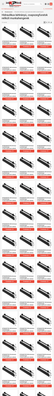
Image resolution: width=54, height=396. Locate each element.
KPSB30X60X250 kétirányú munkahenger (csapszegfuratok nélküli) (27, 95)
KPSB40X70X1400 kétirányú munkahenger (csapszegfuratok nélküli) (44, 330)
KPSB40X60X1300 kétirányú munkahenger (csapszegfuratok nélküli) (9, 199)
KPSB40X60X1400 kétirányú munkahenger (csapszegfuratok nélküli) (27, 199)
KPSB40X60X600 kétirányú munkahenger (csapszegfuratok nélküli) (9, 277)
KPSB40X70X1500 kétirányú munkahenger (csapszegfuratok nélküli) (27, 356)
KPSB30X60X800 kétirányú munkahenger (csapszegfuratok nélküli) (27, 147)
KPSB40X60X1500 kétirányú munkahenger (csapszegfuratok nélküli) (9, 225)
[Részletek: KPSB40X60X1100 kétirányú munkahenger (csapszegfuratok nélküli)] (27, 163)
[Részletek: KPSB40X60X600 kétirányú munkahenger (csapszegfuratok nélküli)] (9, 267)
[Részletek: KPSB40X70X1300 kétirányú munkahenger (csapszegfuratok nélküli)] (27, 319)
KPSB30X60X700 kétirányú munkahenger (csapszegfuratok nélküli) (9, 147)
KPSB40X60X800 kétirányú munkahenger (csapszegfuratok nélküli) (44, 277)
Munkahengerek (8, 11)
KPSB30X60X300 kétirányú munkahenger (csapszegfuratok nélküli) (44, 95)
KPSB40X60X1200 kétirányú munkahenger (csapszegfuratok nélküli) (44, 173)
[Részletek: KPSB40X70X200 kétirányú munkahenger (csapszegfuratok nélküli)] (44, 345)
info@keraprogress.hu (8, 8)
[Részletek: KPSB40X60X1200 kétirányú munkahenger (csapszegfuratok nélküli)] (44, 163)
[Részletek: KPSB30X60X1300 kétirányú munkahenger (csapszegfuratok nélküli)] (44, 32)
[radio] (44, 22)
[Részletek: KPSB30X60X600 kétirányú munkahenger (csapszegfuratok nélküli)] (44, 110)
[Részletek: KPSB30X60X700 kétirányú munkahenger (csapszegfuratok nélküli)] (9, 136)
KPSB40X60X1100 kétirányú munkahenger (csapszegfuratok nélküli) (27, 173)
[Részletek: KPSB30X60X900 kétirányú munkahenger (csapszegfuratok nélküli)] (44, 136)
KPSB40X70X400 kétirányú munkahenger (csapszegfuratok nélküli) (44, 382)
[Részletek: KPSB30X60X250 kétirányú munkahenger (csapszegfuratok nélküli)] (27, 84)
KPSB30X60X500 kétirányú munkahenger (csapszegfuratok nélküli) (27, 121)
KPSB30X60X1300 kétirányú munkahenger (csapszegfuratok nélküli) (44, 43)
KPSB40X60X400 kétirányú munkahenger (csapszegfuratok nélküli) (27, 251)
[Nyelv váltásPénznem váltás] (45, 4)
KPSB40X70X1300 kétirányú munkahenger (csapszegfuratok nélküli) (27, 330)
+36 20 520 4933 (48, 8)
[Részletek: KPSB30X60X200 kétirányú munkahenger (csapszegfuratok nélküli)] (9, 84)
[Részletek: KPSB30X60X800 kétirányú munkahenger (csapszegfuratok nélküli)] (27, 136)
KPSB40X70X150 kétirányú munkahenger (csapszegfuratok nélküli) (9, 356)
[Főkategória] (2, 12)
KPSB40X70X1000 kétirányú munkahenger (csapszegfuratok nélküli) (27, 304)
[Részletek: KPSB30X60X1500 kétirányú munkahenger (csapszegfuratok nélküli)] (44, 58)
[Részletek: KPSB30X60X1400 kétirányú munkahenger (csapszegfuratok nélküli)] (9, 58)
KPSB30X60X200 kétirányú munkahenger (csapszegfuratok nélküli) (9, 95)
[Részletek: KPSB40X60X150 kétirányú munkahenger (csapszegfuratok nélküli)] (44, 189)
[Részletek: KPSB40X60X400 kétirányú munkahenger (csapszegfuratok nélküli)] (27, 241)
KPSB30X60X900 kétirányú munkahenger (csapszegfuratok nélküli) (44, 147)
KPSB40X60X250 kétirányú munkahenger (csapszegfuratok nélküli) (44, 225)
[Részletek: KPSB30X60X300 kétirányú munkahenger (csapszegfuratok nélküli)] (44, 84)
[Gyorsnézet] (15, 38)
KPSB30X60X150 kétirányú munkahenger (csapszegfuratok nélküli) (27, 69)
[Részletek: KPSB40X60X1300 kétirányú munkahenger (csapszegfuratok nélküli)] (9, 189)
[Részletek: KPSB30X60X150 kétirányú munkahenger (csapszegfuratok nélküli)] (27, 58)
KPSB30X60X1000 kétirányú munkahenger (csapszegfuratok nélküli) (9, 43)
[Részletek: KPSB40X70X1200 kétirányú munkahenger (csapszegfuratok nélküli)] (9, 319)
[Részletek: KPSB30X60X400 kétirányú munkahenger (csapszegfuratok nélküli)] (9, 110)
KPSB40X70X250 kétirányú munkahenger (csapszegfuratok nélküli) (9, 382)
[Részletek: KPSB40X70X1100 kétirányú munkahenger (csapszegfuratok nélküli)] (44, 293)
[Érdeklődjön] (9, 46)
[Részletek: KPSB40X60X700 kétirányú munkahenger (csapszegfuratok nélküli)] (27, 267)
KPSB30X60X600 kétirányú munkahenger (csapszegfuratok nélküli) (44, 121)
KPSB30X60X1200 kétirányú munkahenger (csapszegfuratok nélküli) (27, 43)
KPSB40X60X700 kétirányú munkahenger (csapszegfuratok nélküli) (27, 277)
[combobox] (33, 4)
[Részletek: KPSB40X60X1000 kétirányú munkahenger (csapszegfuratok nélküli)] (9, 163)
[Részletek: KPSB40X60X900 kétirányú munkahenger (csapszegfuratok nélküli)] (9, 293)
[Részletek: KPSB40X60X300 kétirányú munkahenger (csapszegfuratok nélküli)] (9, 241)
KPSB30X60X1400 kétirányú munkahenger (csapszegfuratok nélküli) (9, 69)
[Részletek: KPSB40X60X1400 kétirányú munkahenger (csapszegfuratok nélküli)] (27, 189)
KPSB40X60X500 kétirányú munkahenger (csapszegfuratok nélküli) (44, 251)
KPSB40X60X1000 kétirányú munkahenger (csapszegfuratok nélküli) (9, 173)
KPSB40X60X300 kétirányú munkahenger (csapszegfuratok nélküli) (9, 251)
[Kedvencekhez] (15, 31)
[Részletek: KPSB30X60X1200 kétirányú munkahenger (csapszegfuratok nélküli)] (27, 32)
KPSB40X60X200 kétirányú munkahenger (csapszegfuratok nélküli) (27, 225)
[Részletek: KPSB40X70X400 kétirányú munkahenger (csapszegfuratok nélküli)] (44, 371)
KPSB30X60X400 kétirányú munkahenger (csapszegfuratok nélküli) (9, 121)
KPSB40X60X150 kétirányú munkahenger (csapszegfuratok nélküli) (44, 199)
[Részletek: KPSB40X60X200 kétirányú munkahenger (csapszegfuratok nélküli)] (27, 215)
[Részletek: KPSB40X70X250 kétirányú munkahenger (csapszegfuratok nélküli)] (9, 371)
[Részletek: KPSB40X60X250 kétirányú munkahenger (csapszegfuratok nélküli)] (44, 215)
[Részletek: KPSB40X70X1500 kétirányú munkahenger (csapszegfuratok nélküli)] (27, 345)
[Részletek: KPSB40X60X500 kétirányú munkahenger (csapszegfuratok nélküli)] (44, 241)
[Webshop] (3, 4)
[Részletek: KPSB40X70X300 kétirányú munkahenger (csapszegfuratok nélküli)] (27, 371)
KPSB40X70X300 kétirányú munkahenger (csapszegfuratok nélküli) (27, 382)
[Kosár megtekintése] (51, 4)
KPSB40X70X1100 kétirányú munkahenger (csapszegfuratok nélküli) (44, 304)
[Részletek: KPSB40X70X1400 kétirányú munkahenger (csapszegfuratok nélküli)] (44, 319)
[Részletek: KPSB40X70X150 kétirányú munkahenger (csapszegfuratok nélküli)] (9, 345)
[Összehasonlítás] (15, 34)
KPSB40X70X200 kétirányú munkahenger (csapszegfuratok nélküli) (44, 356)
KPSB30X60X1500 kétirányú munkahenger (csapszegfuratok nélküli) (44, 69)
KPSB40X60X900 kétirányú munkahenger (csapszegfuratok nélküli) (9, 304)
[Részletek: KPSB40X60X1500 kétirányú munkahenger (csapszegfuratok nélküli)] (9, 215)
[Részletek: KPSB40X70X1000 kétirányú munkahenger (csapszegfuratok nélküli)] (27, 293)
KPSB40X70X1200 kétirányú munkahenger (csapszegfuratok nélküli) (9, 330)
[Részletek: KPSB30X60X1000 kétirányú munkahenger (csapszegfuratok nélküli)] (9, 32)
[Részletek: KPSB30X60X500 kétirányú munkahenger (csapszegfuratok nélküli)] (27, 110)
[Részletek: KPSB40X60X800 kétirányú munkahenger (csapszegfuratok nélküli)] (44, 267)
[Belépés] (48, 4)
